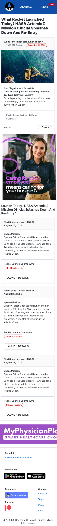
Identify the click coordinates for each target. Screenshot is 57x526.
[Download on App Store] (36, 475)
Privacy (41, 505)
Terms (41, 499)
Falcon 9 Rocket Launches (18, 457)
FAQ (40, 510)
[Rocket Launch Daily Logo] (9, 7)
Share (46, 127)
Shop (44, 7)
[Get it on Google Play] (14, 475)
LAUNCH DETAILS (17, 277)
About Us (42, 493)
